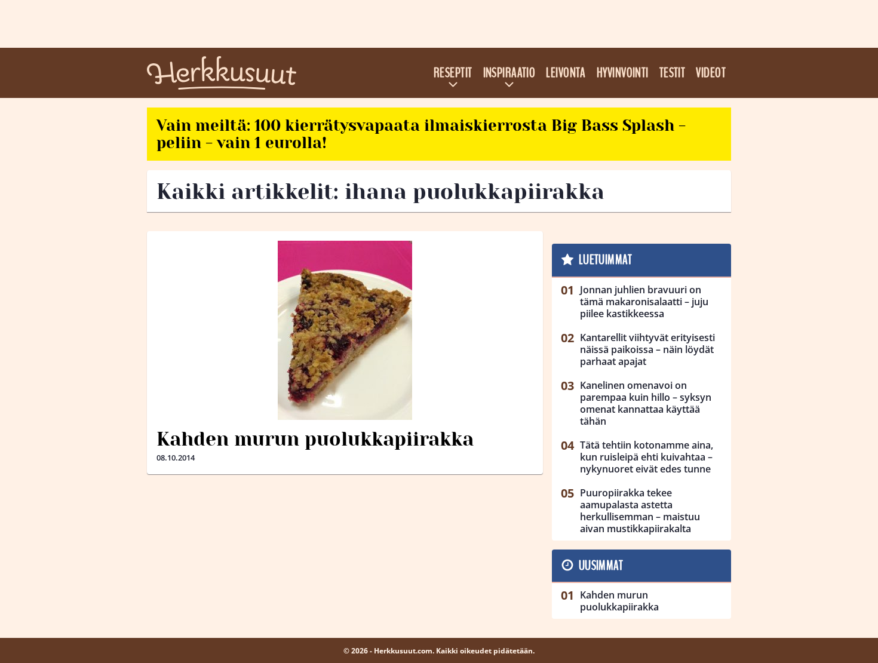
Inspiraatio (509, 73)
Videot (711, 73)
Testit (672, 73)
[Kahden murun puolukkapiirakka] (344, 330)
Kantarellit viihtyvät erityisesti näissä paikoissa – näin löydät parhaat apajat (647, 349)
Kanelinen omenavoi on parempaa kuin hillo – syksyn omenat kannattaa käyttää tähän (645, 403)
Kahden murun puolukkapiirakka (315, 439)
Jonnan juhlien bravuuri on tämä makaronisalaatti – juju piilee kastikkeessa (644, 301)
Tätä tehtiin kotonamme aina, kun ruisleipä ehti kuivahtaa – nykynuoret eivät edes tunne (646, 456)
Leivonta (566, 73)
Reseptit (453, 73)
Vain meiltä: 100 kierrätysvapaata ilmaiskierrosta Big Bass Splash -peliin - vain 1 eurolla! (421, 134)
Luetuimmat (605, 260)
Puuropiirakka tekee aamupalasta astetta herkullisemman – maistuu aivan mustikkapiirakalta (640, 510)
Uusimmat (601, 566)
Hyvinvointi (623, 73)
